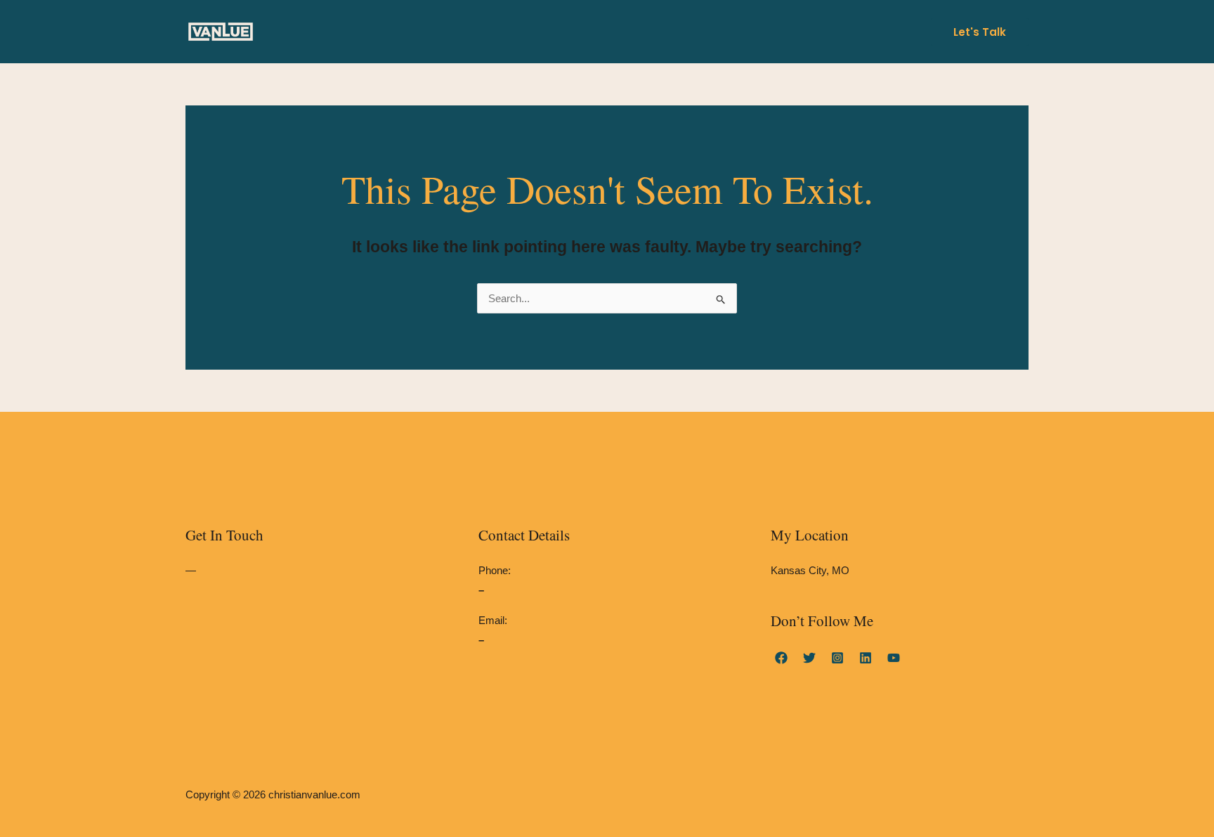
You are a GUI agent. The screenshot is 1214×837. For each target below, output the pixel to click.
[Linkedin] (865, 657)
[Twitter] (809, 657)
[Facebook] (781, 657)
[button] (980, 32)
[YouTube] (893, 657)
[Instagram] (837, 657)
